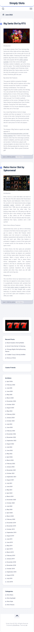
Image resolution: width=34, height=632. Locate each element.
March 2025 (10, 398)
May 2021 (9, 490)
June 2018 (10, 581)
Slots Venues (10, 604)
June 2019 (10, 542)
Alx (26, 625)
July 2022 (9, 447)
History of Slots (11, 358)
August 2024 (10, 407)
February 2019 (11, 555)
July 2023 (9, 424)
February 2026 (11, 385)
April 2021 (10, 493)
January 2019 (10, 558)
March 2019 (10, 552)
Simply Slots (17, 3)
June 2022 (10, 450)
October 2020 (11, 503)
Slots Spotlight (11, 598)
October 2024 (11, 404)
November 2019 (11, 526)
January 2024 (10, 417)
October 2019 (11, 529)
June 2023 (10, 427)
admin (13, 157)
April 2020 (10, 512)
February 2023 (11, 430)
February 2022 (11, 463)
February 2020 (11, 519)
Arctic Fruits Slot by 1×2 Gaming (16, 346)
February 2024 (11, 414)
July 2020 (9, 506)
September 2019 (11, 532)
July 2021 (9, 483)
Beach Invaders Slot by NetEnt (15, 342)
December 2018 (11, 562)
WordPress (16, 625)
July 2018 (9, 578)
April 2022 (10, 457)
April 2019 (10, 549)
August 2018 (10, 575)
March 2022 (10, 460)
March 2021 (10, 496)
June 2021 (10, 486)
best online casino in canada (15, 287)
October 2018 (11, 568)
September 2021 (11, 476)
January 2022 (10, 467)
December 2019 (11, 522)
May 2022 (9, 453)
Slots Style (10, 601)
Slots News (20, 157)
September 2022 (11, 440)
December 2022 (11, 434)
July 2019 (9, 539)
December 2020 (11, 499)
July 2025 (9, 388)
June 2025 (10, 391)
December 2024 (11, 401)
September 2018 (11, 572)
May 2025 (9, 394)
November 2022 (11, 437)
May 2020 (9, 509)
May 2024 (9, 411)
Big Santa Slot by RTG (14, 23)
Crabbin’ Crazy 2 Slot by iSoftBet (16, 354)
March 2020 (10, 516)
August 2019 (10, 535)
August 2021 (10, 480)
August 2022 (10, 444)
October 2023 (11, 421)
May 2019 (9, 545)
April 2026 (10, 381)
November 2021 (11, 470)
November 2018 (11, 565)
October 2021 (11, 473)
